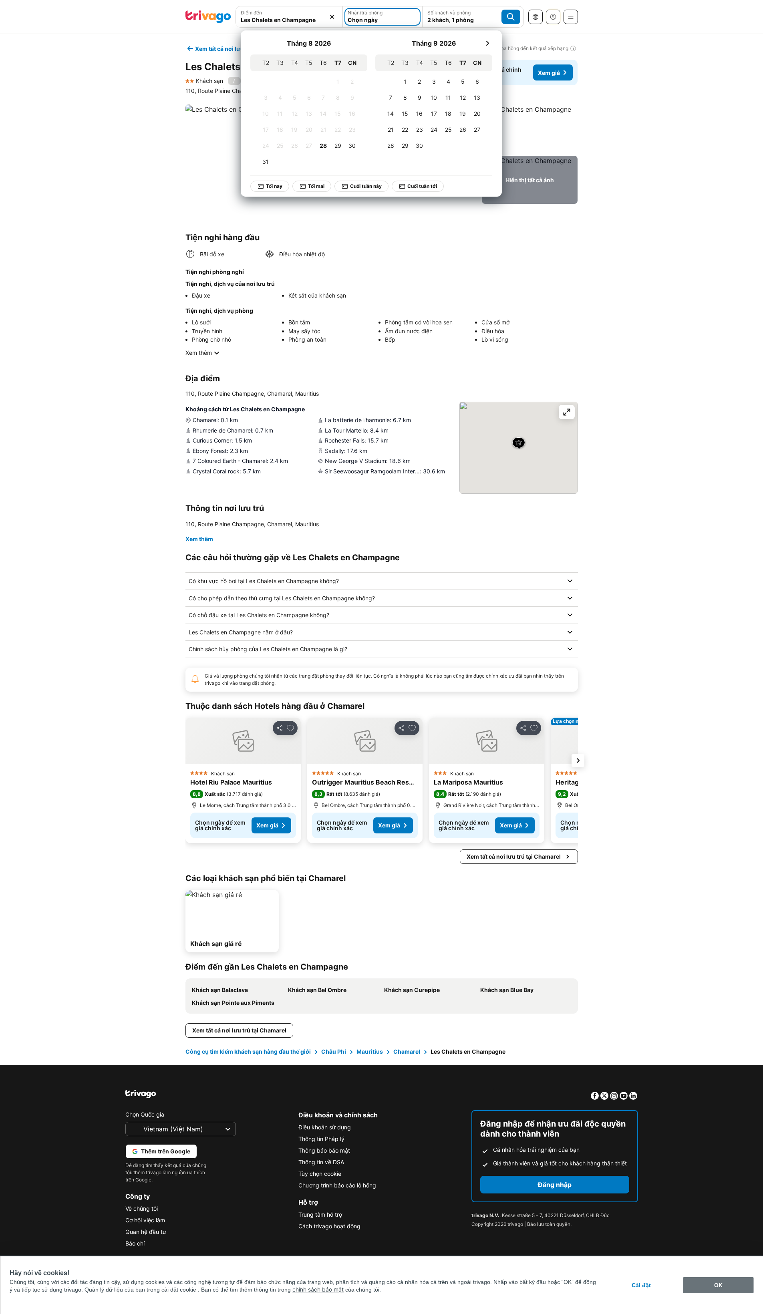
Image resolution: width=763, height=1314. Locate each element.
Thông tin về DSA (321, 1162)
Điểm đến (251, 13)
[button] (530, 129)
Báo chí (135, 1243)
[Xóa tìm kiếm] (332, 17)
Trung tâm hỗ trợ (320, 1214)
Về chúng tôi (141, 1208)
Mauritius (369, 1051)
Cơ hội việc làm (145, 1220)
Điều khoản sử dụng (324, 1127)
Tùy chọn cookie (319, 1173)
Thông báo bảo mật (324, 1150)
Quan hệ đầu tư (145, 1231)
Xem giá (549, 72)
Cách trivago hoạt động (329, 1226)
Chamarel (406, 1051)
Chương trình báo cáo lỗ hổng (337, 1185)
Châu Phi (333, 1051)
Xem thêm (198, 352)
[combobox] (289, 20)
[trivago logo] (208, 16)
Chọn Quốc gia (144, 1114)
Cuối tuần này (366, 186)
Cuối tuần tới (422, 186)
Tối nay (274, 186)
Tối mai (316, 186)
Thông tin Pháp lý (321, 1138)
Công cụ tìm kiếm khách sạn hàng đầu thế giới (248, 1051)
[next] (487, 43)
